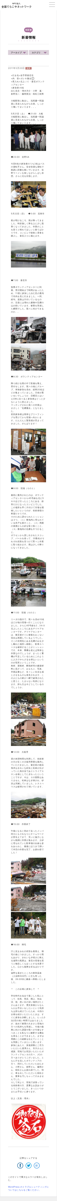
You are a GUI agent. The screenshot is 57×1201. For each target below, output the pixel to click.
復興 (28, 68)
